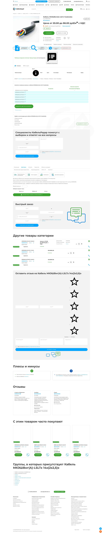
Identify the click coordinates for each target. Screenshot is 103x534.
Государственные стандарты (76, 522)
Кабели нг (17, 479)
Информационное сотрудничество (19, 502)
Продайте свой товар (55, 499)
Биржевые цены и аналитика (56, 507)
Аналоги (50, 169)
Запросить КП (66, 48)
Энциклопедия (34, 524)
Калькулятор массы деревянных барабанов (79, 508)
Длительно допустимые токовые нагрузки (79, 506)
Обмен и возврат (45, 167)
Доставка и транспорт (75, 518)
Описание (16, 167)
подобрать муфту (82, 123)
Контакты (88, 4)
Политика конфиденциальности (38, 507)
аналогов (20, 78)
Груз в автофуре (54, 511)
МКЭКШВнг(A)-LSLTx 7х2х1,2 (28, 250)
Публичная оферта (35, 508)
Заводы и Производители (76, 523)
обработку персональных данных (32, 346)
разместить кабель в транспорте (32, 194)
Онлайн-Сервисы (55, 496)
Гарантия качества (35, 510)
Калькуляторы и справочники (78, 496)
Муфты (33, 521)
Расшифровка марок (75, 516)
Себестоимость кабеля (75, 507)
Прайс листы (73, 524)
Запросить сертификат (24, 48)
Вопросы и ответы (16, 506)
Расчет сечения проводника (76, 510)
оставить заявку (59, 491)
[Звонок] (28, 491)
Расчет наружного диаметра (76, 503)
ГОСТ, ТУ (44, 169)
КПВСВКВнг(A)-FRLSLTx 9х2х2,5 (80, 445)
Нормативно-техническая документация (78, 511)
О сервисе (15, 498)
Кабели (16, 474)
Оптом (16, 484)
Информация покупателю (38, 496)
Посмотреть (35, 78)
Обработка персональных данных (38, 512)
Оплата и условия (35, 499)
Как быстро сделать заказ (36, 498)
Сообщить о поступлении (52, 63)
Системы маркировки (36, 518)
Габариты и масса (74, 514)
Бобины (33, 522)
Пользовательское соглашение (38, 506)
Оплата (72, 4)
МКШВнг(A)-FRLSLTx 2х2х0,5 (28, 259)
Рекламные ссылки (35, 503)
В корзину (49, 33)
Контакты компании (17, 499)
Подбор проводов (54, 510)
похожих (28, 374)
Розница (17, 483)
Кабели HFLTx (18, 476)
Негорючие (17, 480)
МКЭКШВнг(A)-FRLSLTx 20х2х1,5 (21, 445)
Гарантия (36, 167)
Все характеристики (48, 44)
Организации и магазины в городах (77, 519)
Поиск (68, 9)
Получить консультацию (27, 156)
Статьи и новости (74, 520)
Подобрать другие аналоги (23, 106)
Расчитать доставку (67, 44)
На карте (27, 65)
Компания (15, 496)
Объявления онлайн (54, 503)
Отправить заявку (41, 1)
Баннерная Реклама (35, 502)
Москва (16, 1)
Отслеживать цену (56, 48)
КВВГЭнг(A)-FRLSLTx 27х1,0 (40, 445)
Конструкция (53, 515)
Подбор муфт (53, 508)
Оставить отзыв (51, 349)
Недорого (17, 482)
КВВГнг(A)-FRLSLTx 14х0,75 (60, 445)
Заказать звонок (54, 1)
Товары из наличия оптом (55, 514)
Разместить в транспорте (78, 44)
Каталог (34, 517)
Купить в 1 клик (62, 33)
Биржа (52, 506)
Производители (35, 169)
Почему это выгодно (36, 514)
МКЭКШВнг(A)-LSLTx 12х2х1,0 (28, 241)
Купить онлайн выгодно (55, 502)
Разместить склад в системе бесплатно (58, 498)
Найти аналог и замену (55, 512)
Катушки (72, 498)
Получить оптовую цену (27, 225)
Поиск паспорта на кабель (42, 48)
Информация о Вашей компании (38, 511)
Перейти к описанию (58, 44)
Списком (19, 65)
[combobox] (27, 142)
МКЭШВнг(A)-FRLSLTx (19, 92)
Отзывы (14, 503)
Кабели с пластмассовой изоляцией (23, 477)
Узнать (57, 40)
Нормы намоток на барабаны (76, 515)
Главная (14, 13)
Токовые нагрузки (74, 512)
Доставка (23, 167)
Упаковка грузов (74, 499)
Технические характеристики (21, 169)
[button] (16, 147)
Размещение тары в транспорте (77, 502)
